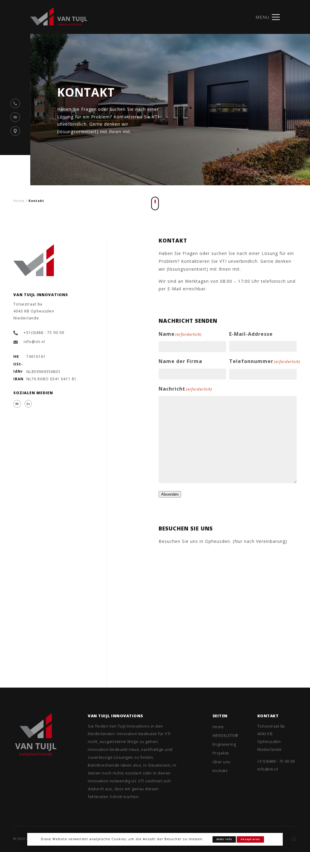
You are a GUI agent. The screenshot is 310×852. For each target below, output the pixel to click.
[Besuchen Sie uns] (15, 131)
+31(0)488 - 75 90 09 (44, 332)
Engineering (224, 744)
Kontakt (220, 770)
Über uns (222, 761)
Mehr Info (224, 839)
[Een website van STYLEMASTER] (294, 838)
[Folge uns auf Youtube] (17, 404)
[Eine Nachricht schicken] (15, 117)
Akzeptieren (250, 839)
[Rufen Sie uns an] (15, 103)
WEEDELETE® (226, 735)
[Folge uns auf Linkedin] (28, 404)
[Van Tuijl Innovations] (35, 734)
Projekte (221, 753)
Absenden (170, 494)
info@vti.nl (34, 341)
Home (218, 726)
